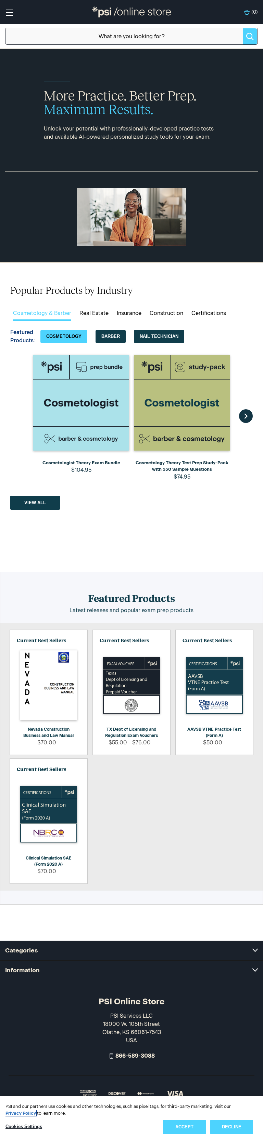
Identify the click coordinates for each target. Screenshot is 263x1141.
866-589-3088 (135, 1056)
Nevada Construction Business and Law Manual (48, 732)
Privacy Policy (20, 1113)
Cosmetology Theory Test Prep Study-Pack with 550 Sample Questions (182, 466)
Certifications (208, 313)
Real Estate (94, 313)
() (254, 12)
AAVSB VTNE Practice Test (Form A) (214, 732)
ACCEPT (184, 1126)
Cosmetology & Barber (42, 313)
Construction (166, 313)
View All (35, 502)
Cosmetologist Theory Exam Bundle (81, 462)
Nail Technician (159, 336)
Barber (110, 336)
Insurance (129, 313)
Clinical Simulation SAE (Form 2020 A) (49, 861)
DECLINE (232, 1126)
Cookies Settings (23, 1126)
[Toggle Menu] (9, 12)
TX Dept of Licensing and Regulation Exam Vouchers (131, 732)
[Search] (250, 36)
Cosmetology (64, 336)
